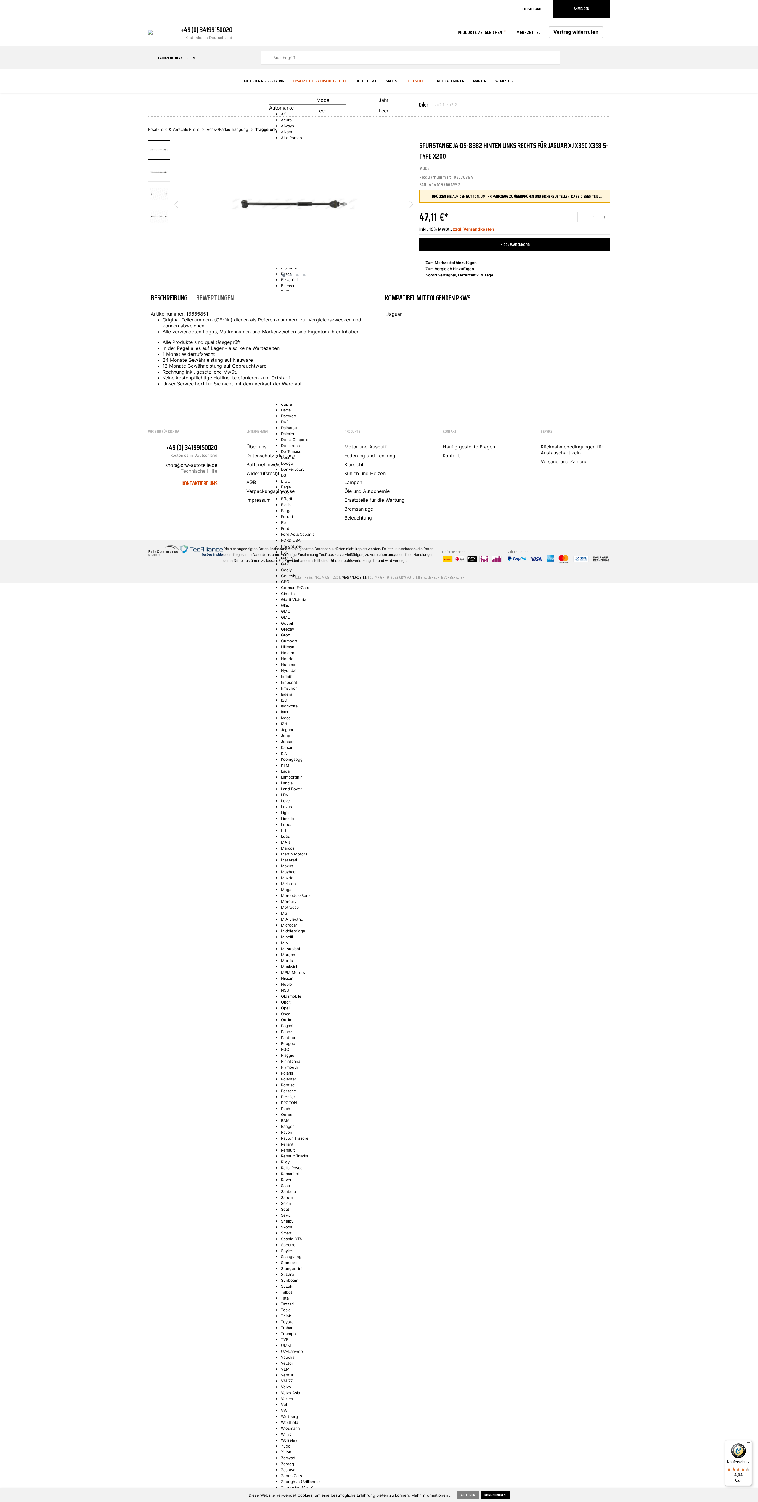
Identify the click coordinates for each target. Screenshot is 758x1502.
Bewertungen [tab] (215, 298)
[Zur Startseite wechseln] (150, 32)
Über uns (256, 447)
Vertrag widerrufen (575, 32)
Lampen (353, 482)
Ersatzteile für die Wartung (374, 500)
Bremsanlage (358, 509)
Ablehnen (468, 1495)
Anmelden (581, 9)
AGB (251, 482)
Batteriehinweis (263, 464)
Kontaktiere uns (199, 483)
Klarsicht (354, 464)
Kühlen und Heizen (365, 473)
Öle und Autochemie (367, 491)
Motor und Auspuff (365, 447)
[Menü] (748, 1443)
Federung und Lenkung (369, 456)
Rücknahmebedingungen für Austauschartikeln (572, 450)
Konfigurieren (495, 1495)
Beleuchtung (358, 518)
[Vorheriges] (176, 204)
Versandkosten (354, 577)
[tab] (169, 298)
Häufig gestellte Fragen (469, 447)
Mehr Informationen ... (432, 1495)
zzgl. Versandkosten (473, 228)
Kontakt (451, 456)
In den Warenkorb (515, 244)
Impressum (258, 500)
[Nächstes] (411, 204)
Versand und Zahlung (564, 461)
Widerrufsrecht (263, 473)
